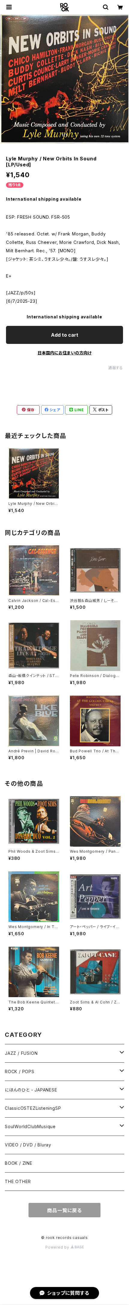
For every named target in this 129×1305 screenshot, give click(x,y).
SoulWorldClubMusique (30, 1126)
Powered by (57, 1247)
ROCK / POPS (19, 1071)
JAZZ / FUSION (21, 1053)
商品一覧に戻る (64, 1210)
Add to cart (64, 335)
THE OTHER (18, 1181)
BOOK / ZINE (18, 1163)
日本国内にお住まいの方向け (65, 352)
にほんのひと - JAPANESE (31, 1089)
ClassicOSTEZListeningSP (33, 1108)
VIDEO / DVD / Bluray (28, 1144)
